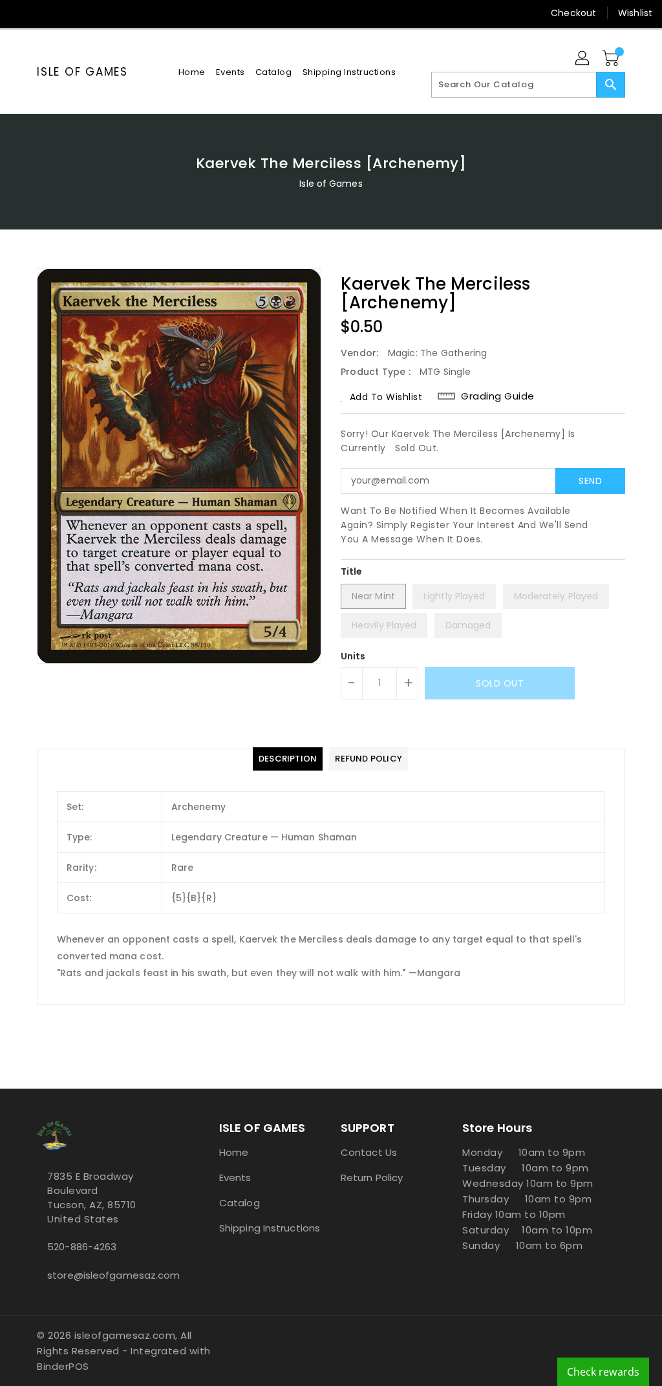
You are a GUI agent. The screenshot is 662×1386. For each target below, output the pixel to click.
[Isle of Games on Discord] (113, 13)
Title (352, 571)
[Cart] (612, 59)
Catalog (239, 1203)
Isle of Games (82, 71)
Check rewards (603, 1372)
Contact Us (369, 1152)
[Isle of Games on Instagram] (66, 13)
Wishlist (635, 12)
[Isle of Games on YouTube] (90, 13)
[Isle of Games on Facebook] (20, 13)
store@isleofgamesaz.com (104, 1275)
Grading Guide (498, 396)
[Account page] (583, 59)
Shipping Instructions (269, 1228)
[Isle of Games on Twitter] (43, 13)
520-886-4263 (81, 1246)
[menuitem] (192, 72)
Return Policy (372, 1177)
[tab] (288, 759)
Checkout (573, 12)
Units (353, 656)
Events (235, 1177)
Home (233, 1152)
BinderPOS (63, 1366)
